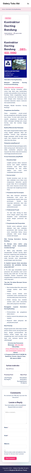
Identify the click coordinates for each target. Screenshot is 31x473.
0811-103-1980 (19, 345)
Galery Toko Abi (11, 3)
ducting (8, 18)
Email (6, 435)
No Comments (10, 34)
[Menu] (28, 3)
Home (3, 9)
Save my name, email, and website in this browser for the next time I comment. (15, 453)
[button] (10, 368)
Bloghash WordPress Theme (18, 470)
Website (6, 443)
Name (6, 427)
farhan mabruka (12, 366)
